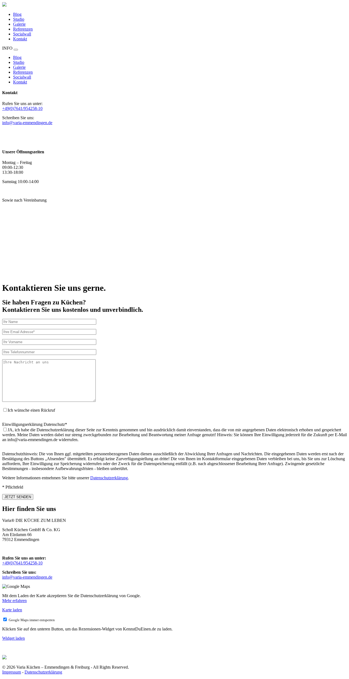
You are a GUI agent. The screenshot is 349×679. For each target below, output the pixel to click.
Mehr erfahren (14, 600)
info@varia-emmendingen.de (27, 122)
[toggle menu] (16, 49)
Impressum (11, 672)
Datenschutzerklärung (109, 477)
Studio (18, 19)
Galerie (19, 24)
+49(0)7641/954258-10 (22, 108)
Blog (17, 14)
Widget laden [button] (13, 638)
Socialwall (22, 34)
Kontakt (20, 39)
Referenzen (23, 29)
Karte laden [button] (12, 610)
